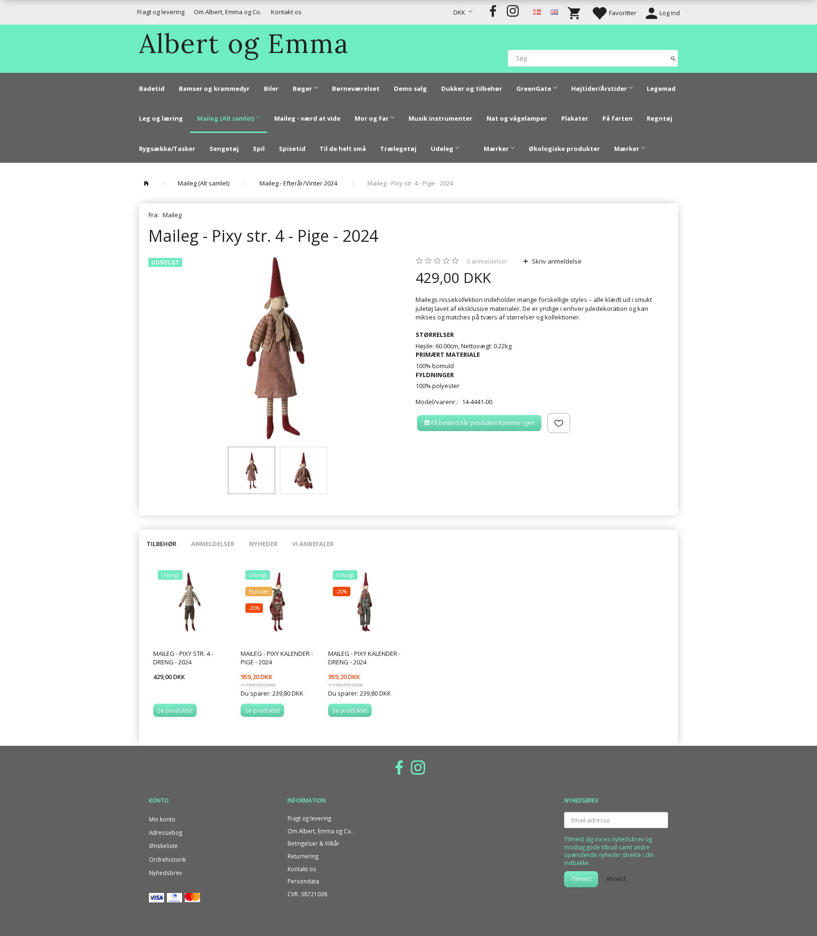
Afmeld (616, 879)
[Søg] (673, 57)
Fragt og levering (160, 12)
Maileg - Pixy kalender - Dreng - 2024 (364, 658)
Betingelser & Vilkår (313, 843)
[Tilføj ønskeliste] (559, 423)
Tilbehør (161, 543)
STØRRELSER (435, 334)
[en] (554, 11)
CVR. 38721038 (307, 894)
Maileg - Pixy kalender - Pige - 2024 (277, 658)
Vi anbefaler (313, 543)
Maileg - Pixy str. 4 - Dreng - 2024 (183, 658)
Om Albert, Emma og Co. (227, 12)
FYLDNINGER (435, 375)
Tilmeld (581, 879)
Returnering (302, 856)
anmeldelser (487, 261)
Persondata (303, 881)
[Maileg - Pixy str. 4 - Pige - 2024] (274, 348)
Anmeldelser (213, 543)
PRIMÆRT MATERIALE (448, 354)
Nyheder (263, 543)
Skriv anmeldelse (556, 261)
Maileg (172, 215)
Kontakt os (286, 12)
